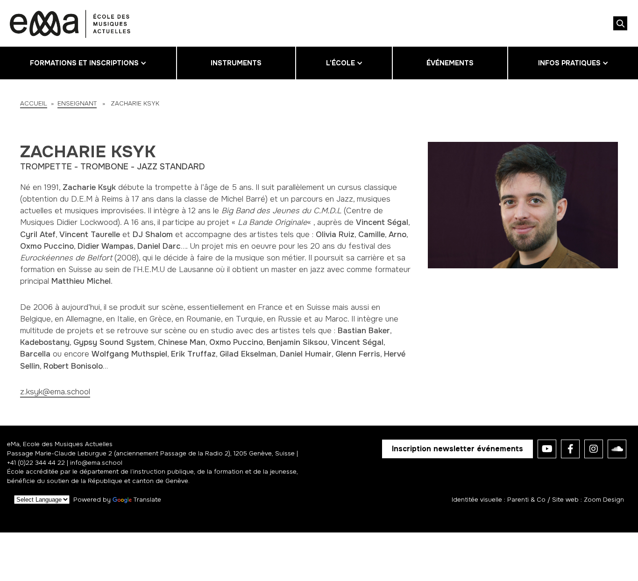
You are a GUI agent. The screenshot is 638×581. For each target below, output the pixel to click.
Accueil (33, 103)
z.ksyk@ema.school (55, 392)
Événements (450, 63)
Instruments (236, 63)
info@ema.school (96, 463)
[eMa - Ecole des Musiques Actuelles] (70, 23)
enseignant (77, 103)
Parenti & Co (526, 500)
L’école (340, 63)
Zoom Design (604, 500)
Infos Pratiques (569, 63)
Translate (147, 500)
